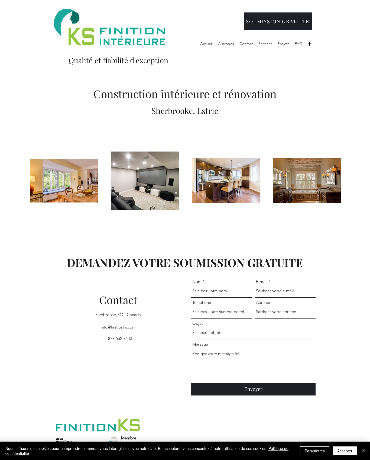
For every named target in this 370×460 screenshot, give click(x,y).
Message (200, 344)
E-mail (262, 281)
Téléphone (201, 302)
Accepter (344, 450)
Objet (197, 323)
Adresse (263, 302)
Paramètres (315, 450)
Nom (197, 281)
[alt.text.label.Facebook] (309, 43)
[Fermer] (363, 451)
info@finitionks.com (118, 327)
